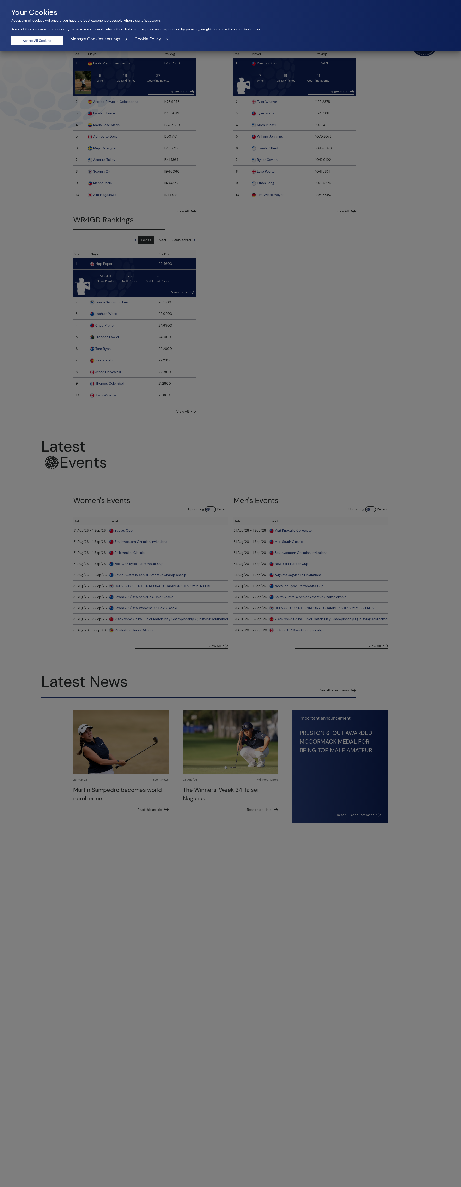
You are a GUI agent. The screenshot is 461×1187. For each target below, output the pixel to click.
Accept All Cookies (37, 40)
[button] (98, 40)
